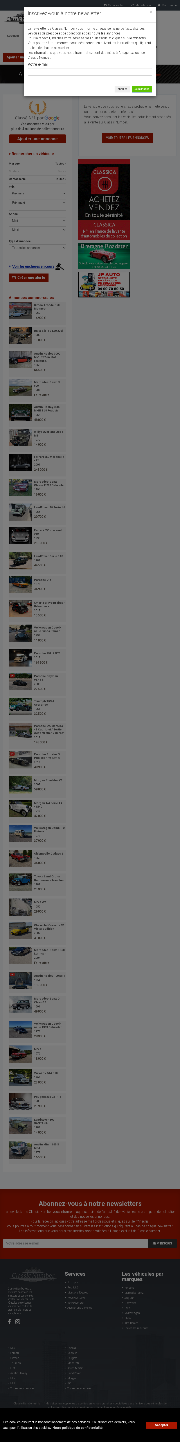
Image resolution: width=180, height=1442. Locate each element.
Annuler (122, 89)
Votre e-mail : (39, 65)
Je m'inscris (142, 89)
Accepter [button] (161, 1425)
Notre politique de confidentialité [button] (77, 1427)
